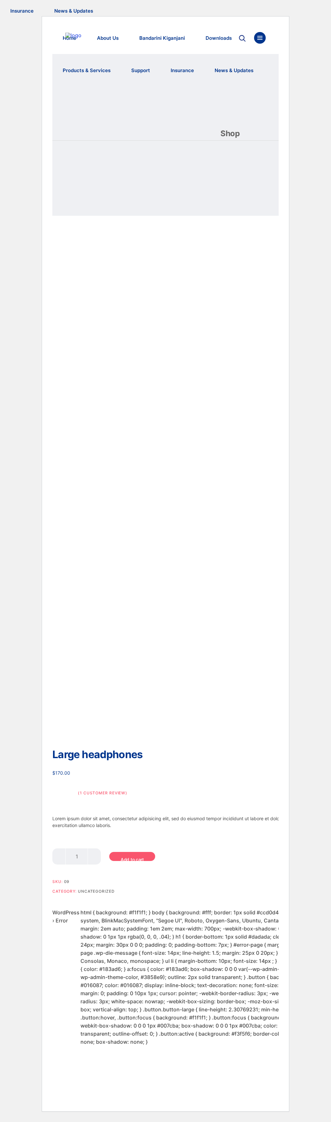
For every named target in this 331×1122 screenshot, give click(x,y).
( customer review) (102, 792)
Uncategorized (96, 891)
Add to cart (132, 859)
